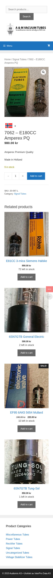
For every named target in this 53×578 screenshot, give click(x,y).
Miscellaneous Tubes (17, 534)
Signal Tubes (19, 59)
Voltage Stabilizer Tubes (19, 557)
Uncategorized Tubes (17, 552)
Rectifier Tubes (14, 543)
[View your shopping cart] (49, 45)
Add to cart (36, 176)
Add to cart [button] (26, 277)
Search (26, 16)
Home (7, 59)
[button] (43, 72)
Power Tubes (13, 539)
